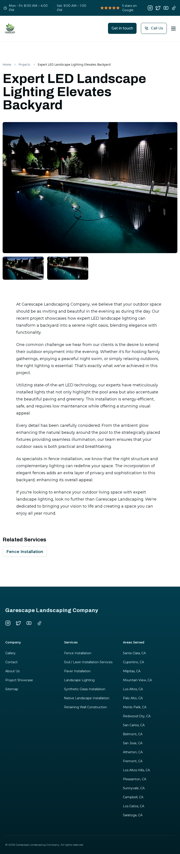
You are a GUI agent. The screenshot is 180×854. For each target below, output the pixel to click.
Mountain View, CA (137, 680)
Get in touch (122, 28)
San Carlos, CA (134, 725)
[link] (74, 64)
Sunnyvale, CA (134, 788)
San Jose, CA (132, 743)
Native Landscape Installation (86, 698)
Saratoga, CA (132, 815)
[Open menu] (173, 28)
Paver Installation (77, 671)
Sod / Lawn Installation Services (88, 662)
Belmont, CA (132, 734)
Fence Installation (24, 551)
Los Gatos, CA (133, 806)
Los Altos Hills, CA (136, 770)
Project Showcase (19, 680)
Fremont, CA (132, 761)
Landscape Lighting (79, 680)
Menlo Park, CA (134, 707)
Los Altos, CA (133, 689)
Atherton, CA (133, 752)
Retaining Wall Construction (85, 707)
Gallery (10, 653)
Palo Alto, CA (133, 698)
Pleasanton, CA (134, 779)
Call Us (157, 28)
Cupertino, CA (133, 662)
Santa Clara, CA (134, 653)
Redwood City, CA (137, 716)
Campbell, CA (133, 797)
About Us (12, 671)
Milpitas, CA (131, 671)
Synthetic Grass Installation (84, 689)
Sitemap (11, 689)
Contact (11, 662)
